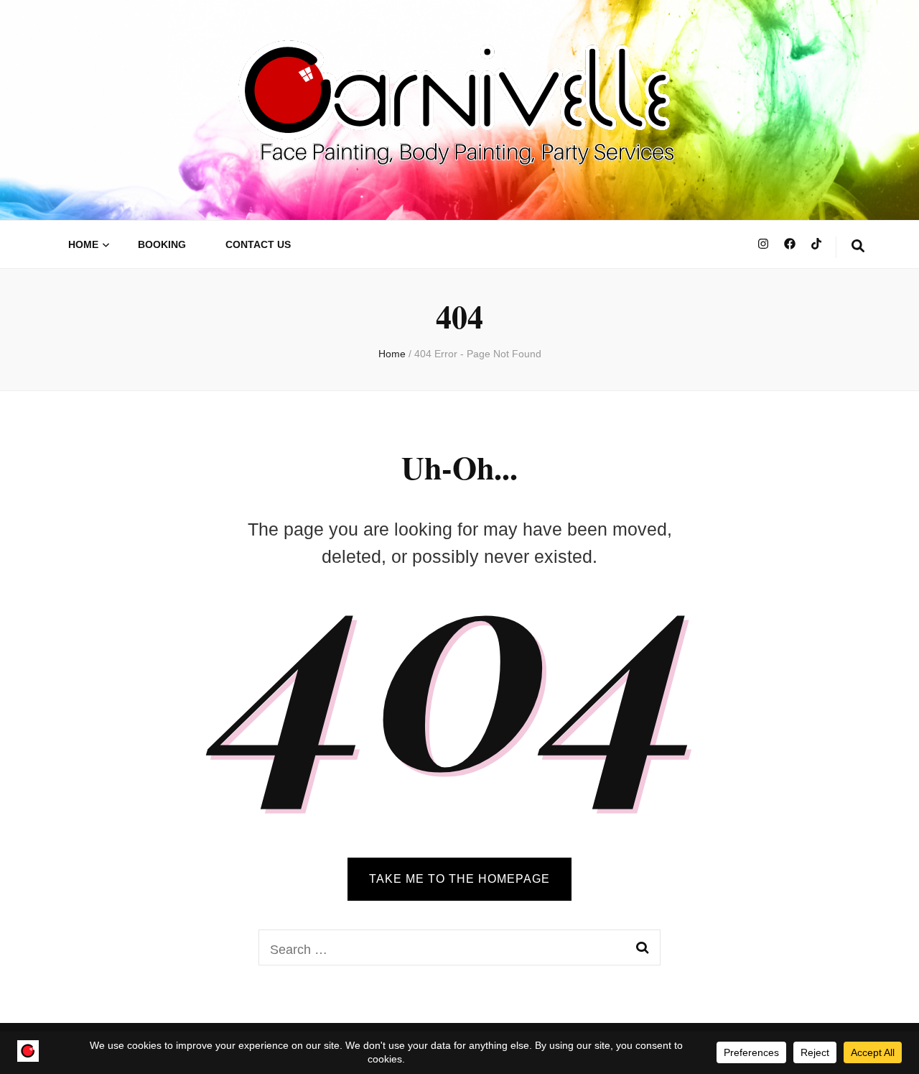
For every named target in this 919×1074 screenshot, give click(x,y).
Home (83, 244)
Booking (162, 244)
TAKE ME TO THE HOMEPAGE (459, 879)
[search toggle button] (858, 247)
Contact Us (258, 244)
